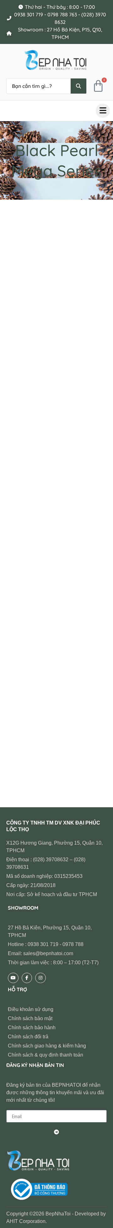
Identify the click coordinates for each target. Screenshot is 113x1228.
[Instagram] (40, 978)
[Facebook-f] (27, 978)
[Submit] (56, 1132)
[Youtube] (13, 978)
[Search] (78, 86)
